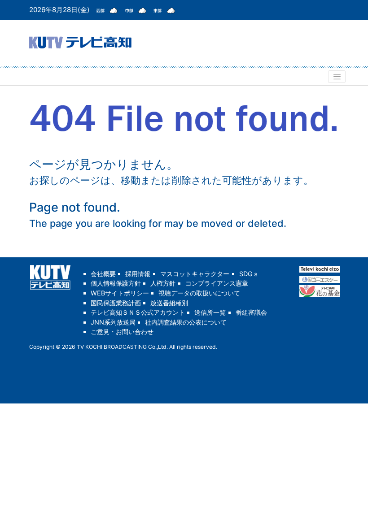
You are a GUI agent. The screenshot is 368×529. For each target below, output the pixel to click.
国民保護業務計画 (116, 303)
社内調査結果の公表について (186, 322)
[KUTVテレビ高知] (80, 41)
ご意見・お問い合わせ (122, 331)
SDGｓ (249, 274)
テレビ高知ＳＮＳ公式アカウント (138, 312)
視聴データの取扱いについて (199, 293)
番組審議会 (251, 312)
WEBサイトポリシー (120, 293)
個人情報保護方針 (116, 283)
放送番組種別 (169, 303)
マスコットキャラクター (194, 274)
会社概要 (103, 274)
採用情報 (137, 274)
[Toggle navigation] (337, 76)
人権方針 (162, 283)
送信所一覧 (210, 312)
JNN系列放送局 (113, 322)
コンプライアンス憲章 (216, 283)
